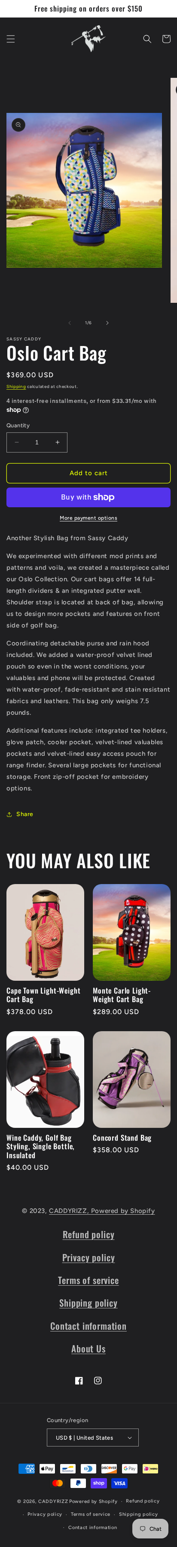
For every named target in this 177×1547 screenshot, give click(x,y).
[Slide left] (69, 323)
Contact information (88, 1325)
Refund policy (89, 1234)
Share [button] (25, 814)
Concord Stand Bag (122, 1137)
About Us (88, 1348)
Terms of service (88, 1280)
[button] (10, 39)
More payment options (88, 518)
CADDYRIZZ (53, 1501)
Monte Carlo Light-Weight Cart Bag (122, 995)
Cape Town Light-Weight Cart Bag (43, 995)
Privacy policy (88, 1257)
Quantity (18, 425)
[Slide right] (107, 323)
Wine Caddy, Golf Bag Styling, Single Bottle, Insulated (40, 1146)
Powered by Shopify (123, 1211)
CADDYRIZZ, (70, 1211)
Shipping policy (88, 1302)
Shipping (16, 386)
